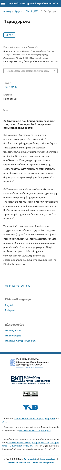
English (9, 305)
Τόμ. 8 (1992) (32, 11)
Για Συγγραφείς (13, 335)
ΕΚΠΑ (4, 421)
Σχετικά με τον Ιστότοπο (19, 462)
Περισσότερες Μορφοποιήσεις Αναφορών (27, 70)
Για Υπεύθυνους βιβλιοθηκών (20, 340)
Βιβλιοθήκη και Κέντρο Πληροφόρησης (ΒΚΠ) (34, 418)
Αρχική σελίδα (31, 459)
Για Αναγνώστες (13, 330)
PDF (10, 35)
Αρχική (7, 11)
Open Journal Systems (17, 285)
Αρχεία (18, 11)
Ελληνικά (10, 310)
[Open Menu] (3, 3)
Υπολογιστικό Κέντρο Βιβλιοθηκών (34, 430)
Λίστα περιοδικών (48, 459)
